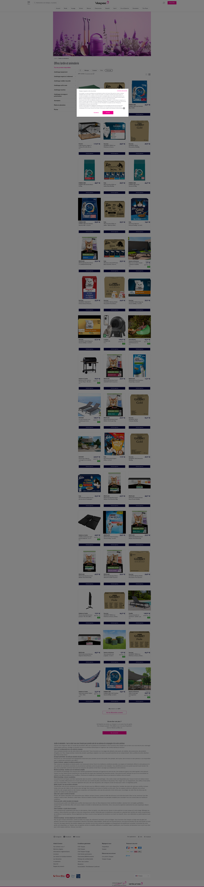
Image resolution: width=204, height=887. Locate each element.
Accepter (108, 112)
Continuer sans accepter (122, 90)
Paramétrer (96, 112)
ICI (124, 108)
